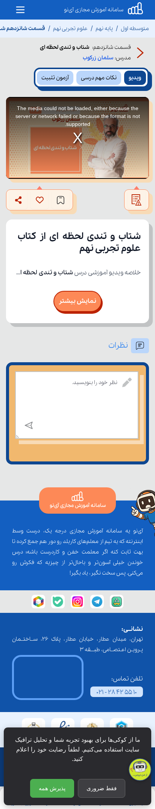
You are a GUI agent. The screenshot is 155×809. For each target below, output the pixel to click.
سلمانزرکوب (98, 58)
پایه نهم (104, 28)
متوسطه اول (135, 28)
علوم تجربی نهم (70, 28)
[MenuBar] (20, 10)
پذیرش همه (52, 788)
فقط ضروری (102, 788)
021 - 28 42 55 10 (116, 692)
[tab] (135, 78)
